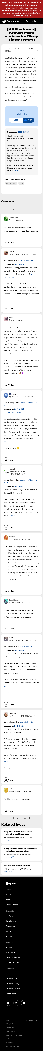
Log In (33, 21)
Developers (11, 921)
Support (9, 947)
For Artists (10, 916)
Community (13, 21)
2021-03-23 (19, 409)
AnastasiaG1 (9, 857)
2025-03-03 (23, 132)
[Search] (27, 21)
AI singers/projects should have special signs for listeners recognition (20, 849)
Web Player (10, 952)
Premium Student (13, 988)
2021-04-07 (19, 650)
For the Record (12, 904)
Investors (9, 931)
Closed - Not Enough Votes (20, 404)
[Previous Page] (10, 209)
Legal (7, 1020)
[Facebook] (24, 1003)
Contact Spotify (12, 962)
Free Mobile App (13, 957)
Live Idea (22, 113)
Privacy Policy (10, 1028)
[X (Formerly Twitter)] (16, 1003)
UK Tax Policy (9, 1043)
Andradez (8, 840)
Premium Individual (14, 973)
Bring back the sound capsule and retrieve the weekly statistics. (18, 832)
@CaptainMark (14, 412)
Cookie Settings (11, 1031)
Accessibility (18, 1035)
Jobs (8, 899)
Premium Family (12, 983)
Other (21, 183)
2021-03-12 (19, 264)
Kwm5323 (8, 871)
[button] (16, 120)
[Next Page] (33, 209)
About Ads (9, 1035)
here (16, 170)
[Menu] (39, 21)
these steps (27, 13)
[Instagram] (8, 1003)
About (8, 894)
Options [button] (37, 50)
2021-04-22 (19, 726)
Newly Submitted (26, 260)
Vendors (9, 936)
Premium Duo (11, 978)
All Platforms (11, 183)
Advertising (10, 926)
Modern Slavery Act (11, 1039)
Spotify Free (11, 993)
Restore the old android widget (17, 865)
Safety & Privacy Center (13, 1024)
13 (29, 209)
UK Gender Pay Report (12, 1046)
